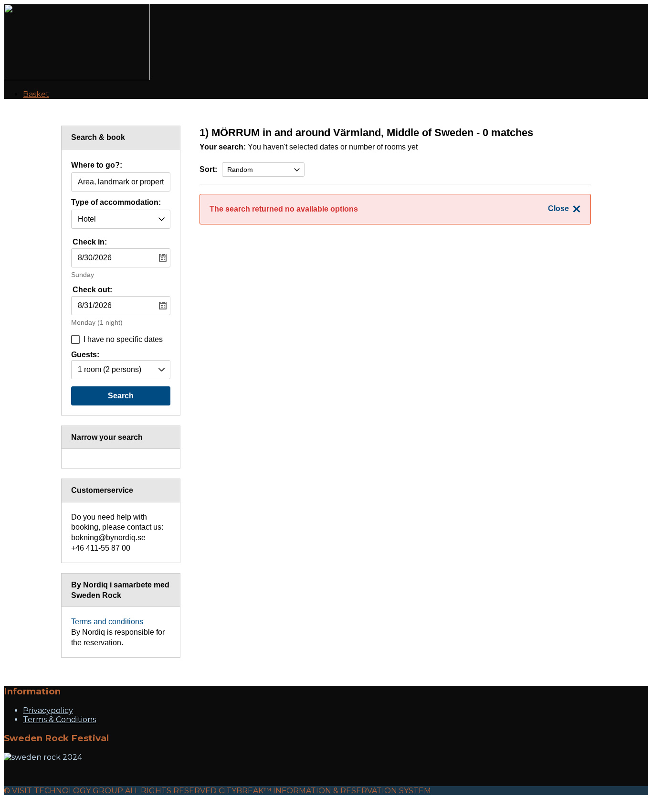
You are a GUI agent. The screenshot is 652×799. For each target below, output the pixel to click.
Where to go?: (96, 165)
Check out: (92, 290)
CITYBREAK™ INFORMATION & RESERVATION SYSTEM (325, 790)
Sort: (208, 169)
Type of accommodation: (116, 202)
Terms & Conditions (59, 719)
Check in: (90, 242)
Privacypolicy (48, 710)
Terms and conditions (107, 622)
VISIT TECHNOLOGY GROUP (67, 790)
